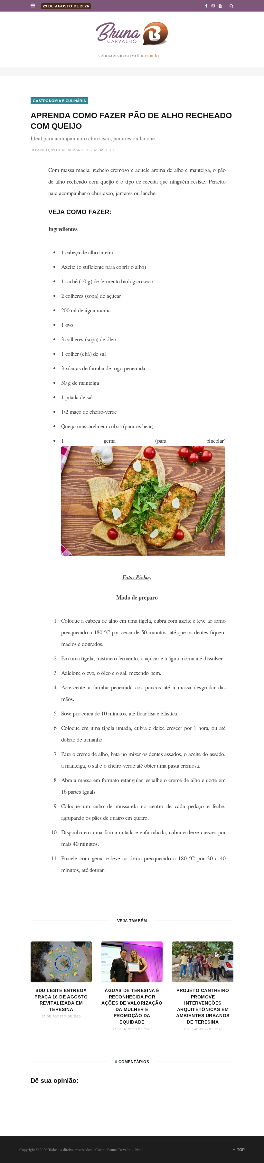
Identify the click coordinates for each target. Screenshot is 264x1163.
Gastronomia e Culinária (59, 101)
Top (240, 1150)
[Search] (231, 6)
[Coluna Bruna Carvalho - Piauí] (132, 39)
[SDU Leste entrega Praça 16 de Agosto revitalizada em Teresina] (61, 961)
